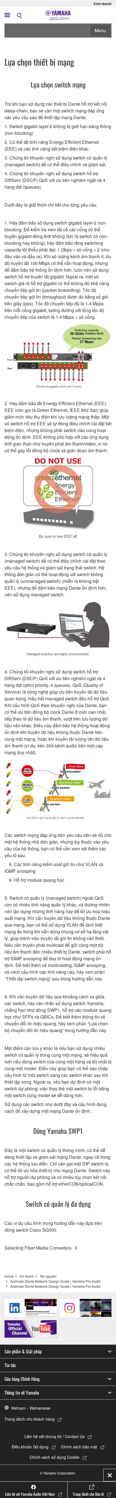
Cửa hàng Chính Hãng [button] (22, 1378)
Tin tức (10, 1365)
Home (9, 1276)
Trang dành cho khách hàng (30, 1419)
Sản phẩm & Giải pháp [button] (23, 1351)
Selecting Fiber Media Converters (38, 1248)
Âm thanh (26, 1276)
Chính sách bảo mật (79, 1446)
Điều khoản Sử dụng (30, 1446)
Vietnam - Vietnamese (30, 1408)
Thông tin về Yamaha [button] (22, 1392)
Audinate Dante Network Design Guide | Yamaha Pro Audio (55, 1281)
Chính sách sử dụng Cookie (54, 1457)
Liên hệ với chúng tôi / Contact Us (54, 1436)
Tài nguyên (48, 1276)
